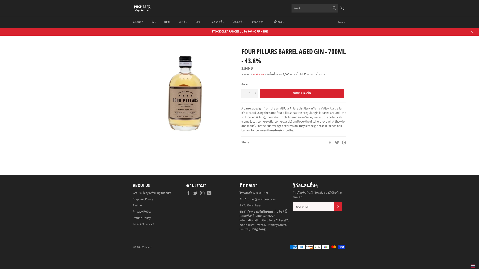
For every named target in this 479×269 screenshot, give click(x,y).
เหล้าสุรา (258, 22)
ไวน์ (198, 22)
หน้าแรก (138, 22)
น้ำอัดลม (279, 22)
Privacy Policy (142, 211)
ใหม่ (153, 22)
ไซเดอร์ (237, 22)
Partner (138, 205)
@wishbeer (254, 205)
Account (342, 22)
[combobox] (315, 8)
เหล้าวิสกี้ (217, 22)
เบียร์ (182, 22)
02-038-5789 (260, 193)
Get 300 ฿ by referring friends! (152, 193)
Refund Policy (142, 218)
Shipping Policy (143, 199)
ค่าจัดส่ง (258, 74)
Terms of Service (143, 224)
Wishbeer (147, 247)
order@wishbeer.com (262, 199)
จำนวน (244, 84)
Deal (167, 22)
